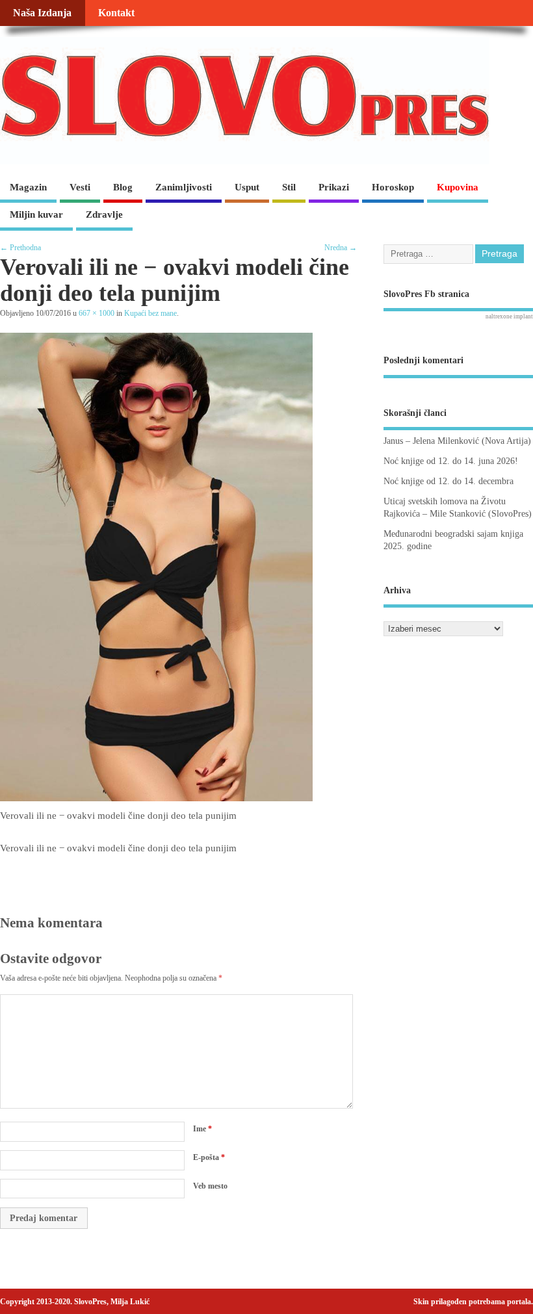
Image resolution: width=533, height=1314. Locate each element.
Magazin (28, 187)
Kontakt (116, 13)
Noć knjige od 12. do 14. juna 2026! (451, 461)
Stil (289, 187)
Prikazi (333, 187)
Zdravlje (104, 214)
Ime (202, 1128)
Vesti (80, 187)
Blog (123, 187)
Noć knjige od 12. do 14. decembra (449, 481)
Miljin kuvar (36, 214)
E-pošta (209, 1157)
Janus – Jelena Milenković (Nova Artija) (457, 441)
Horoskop (393, 187)
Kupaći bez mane (150, 313)
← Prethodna (20, 247)
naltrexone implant (509, 316)
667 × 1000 (96, 313)
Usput (247, 187)
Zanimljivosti (183, 187)
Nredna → (340, 247)
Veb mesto (210, 1186)
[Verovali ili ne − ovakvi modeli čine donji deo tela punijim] (156, 798)
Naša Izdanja (42, 13)
